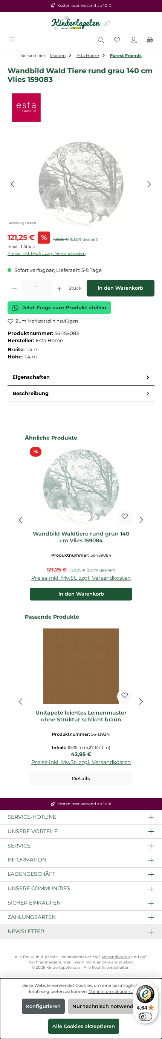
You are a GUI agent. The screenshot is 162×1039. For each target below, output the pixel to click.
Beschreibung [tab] (30, 393)
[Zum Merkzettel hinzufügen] (124, 517)
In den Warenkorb (120, 288)
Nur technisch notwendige (106, 1006)
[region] (81, 184)
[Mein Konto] (133, 40)
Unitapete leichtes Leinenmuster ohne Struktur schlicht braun (81, 716)
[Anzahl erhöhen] (59, 288)
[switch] (145, 1017)
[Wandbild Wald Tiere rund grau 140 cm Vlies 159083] (80, 184)
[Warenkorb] (150, 40)
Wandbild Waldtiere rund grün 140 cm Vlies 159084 (81, 537)
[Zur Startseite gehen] (81, 23)
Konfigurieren (43, 1006)
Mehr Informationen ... (111, 991)
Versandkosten (116, 957)
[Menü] (12, 40)
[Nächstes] (148, 184)
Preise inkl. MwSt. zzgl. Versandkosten (47, 253)
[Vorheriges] (13, 184)
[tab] (81, 377)
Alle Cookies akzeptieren (83, 1026)
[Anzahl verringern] (14, 288)
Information (27, 859)
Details (81, 778)
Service (19, 845)
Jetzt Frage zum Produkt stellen (64, 307)
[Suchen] (101, 40)
